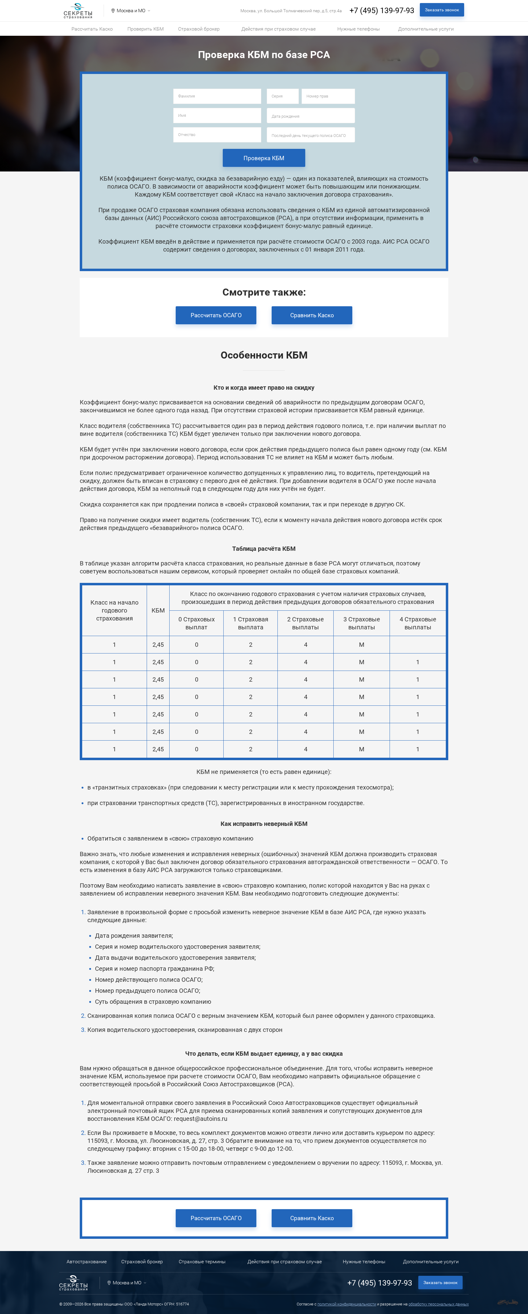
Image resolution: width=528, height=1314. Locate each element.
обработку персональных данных (439, 1304)
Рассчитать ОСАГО (216, 315)
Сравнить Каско (312, 315)
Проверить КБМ (145, 29)
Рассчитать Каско (92, 29)
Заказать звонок (442, 9)
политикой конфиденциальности (346, 1304)
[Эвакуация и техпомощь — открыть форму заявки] (508, 1302)
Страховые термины (202, 1261)
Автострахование (87, 1261)
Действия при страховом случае (278, 29)
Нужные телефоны (358, 29)
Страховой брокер (199, 29)
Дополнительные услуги (426, 29)
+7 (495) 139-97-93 (382, 10)
